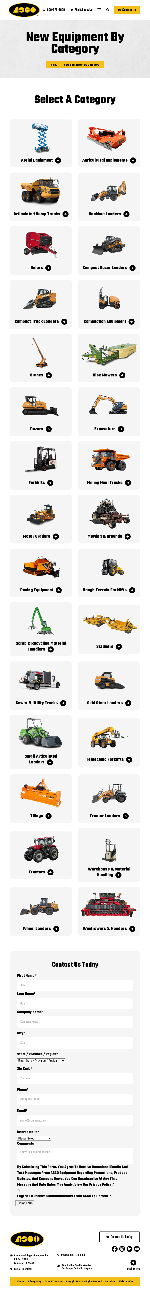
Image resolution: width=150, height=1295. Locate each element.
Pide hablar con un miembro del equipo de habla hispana (77, 1267)
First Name (26, 976)
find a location (84, 10)
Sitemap (21, 1282)
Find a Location (126, 1282)
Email (22, 1111)
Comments (25, 1144)
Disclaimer (110, 1282)
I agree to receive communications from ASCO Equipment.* (64, 1196)
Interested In (28, 1132)
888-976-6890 (55, 10)
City (21, 1033)
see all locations (23, 1269)
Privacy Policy (34, 1282)
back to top (133, 1269)
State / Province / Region (37, 1054)
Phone (22, 1090)
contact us (129, 10)
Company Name (30, 1012)
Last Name (26, 994)
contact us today (122, 1237)
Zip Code (24, 1069)
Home (54, 65)
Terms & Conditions (54, 1282)
